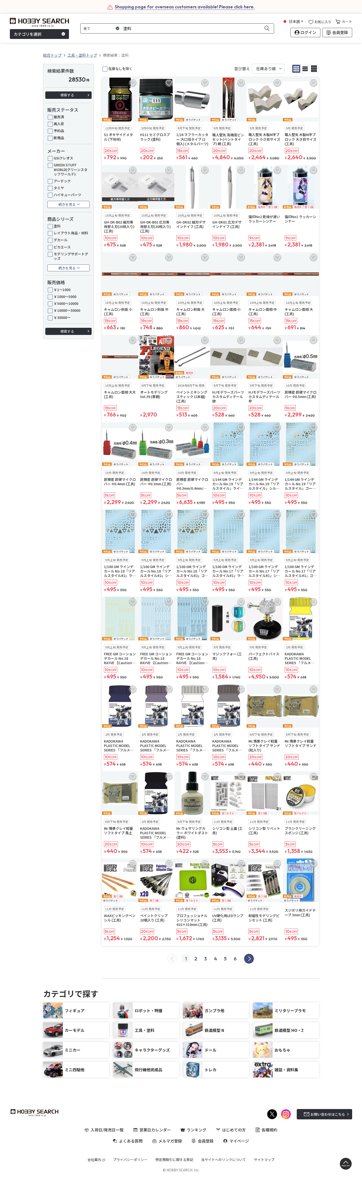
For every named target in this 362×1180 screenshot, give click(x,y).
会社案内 (94, 1159)
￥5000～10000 (66, 303)
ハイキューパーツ (67, 194)
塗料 (57, 226)
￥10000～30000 (67, 310)
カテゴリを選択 (27, 34)
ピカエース (62, 247)
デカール (60, 240)
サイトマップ (264, 1159)
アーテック (62, 181)
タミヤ (59, 188)
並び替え (242, 68)
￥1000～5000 (65, 296)
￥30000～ (62, 317)
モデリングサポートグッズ (71, 256)
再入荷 (59, 123)
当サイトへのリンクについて (223, 1159)
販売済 (59, 117)
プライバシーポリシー (130, 1159)
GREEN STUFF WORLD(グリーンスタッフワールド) (70, 169)
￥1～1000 (62, 289)
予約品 (59, 130)
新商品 (59, 138)
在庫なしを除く (120, 68)
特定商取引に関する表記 (174, 1159)
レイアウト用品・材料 (71, 233)
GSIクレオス (63, 158)
